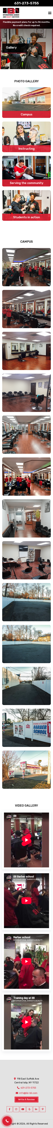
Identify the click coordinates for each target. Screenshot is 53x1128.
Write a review (26, 1099)
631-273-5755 (26, 3)
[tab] (26, 102)
